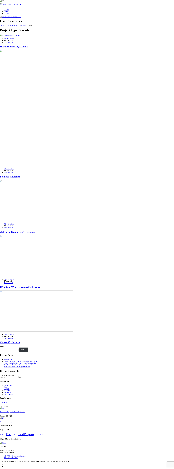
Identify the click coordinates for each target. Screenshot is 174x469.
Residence (7, 392)
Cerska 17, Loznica (10, 342)
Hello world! (8, 359)
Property (6, 389)
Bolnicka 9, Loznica (10, 176)
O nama (6, 10)
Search (2, 346)
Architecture (8, 385)
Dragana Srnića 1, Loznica (14, 46)
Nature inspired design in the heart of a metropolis (20, 363)
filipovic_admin (9, 38)
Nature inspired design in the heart (10, 421)
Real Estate (7, 390)
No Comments (8, 42)
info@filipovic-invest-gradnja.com (15, 456)
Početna (6, 8)
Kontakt (6, 13)
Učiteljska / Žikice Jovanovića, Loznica (20, 287)
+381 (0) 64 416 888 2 (11, 458)
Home (12, 434)
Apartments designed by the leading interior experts (20, 361)
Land (21, 434)
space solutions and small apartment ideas (17, 367)
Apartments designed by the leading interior (12, 412)
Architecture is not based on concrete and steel (18, 365)
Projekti (6, 11)
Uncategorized (8, 394)
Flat (8, 434)
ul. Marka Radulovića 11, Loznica (17, 232)
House (6, 387)
